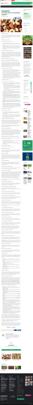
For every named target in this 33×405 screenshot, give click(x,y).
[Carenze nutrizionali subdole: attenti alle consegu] (31, 382)
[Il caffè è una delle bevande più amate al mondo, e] (26, 377)
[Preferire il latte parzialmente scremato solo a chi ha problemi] (25, 136)
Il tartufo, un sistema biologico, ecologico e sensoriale (24, 168)
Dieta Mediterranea (22, 381)
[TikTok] (9, 338)
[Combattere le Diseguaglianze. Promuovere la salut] (31, 385)
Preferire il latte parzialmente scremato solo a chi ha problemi (29, 136)
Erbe (21, 382)
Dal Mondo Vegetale (6, 9)
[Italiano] (3, 0)
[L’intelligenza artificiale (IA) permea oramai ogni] (31, 380)
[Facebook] (14, 18)
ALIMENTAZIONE (9, 6)
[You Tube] (7, 338)
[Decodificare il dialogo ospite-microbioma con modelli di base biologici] (30, 178)
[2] (6, 205)
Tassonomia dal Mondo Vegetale (18, 370)
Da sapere (19, 6)
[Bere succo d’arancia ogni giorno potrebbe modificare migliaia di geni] (25, 118)
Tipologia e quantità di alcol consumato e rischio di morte (21, 0)
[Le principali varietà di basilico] (30, 165)
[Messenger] (18, 18)
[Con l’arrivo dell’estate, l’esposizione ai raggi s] (29, 380)
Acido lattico (25, 28)
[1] (1, 314)
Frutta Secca (13, 327)
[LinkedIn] (17, 18)
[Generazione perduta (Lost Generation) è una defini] (26, 380)
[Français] (1, 0)
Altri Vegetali (9, 327)
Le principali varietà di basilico (29, 168)
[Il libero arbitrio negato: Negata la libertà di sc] (29, 382)
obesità (20, 385)
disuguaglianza (18, 382)
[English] (0, 0)
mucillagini (18, 385)
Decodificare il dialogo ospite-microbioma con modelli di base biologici (30, 181)
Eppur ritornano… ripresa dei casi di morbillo (29, 175)
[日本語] (4, 0)
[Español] (5, 0)
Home (2, 9)
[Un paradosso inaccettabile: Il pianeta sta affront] (26, 382)
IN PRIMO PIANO (6, 6)
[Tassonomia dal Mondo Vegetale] (18, 367)
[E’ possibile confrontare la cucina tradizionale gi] (31, 377)
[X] (15, 18)
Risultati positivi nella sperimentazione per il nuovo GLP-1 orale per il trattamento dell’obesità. (25, 182)
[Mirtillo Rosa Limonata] (11, 367)
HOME (1, 6)
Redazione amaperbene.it (5, 16)
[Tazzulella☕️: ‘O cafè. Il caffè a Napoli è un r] (26, 385)
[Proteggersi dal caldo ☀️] (29, 377)
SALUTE (12, 6)
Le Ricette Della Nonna (19, 384)
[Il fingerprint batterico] (25, 172)
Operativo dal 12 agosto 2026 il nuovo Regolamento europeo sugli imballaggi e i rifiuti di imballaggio (29, 132)
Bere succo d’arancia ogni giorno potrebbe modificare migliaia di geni (29, 119)
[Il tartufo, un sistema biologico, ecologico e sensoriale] (25, 165)
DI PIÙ (20, 6)
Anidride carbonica (26, 31)
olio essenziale (18, 386)
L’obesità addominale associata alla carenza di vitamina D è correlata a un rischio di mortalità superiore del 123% (29, 113)
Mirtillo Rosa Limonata (11, 369)
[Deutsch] (2, 0)
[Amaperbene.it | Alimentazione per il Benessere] (5, 3)
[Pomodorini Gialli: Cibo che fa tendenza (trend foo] (29, 385)
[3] (1, 322)
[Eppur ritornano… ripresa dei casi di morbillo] (30, 172)
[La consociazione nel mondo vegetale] (4, 367)
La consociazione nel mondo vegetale (3, 370)
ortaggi (21, 386)
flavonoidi (18, 383)
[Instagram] (8, 338)
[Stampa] (20, 18)
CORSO (16, 6)
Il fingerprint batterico (24, 174)
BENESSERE (15, 6)
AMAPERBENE (3, 6)
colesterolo (18, 381)
